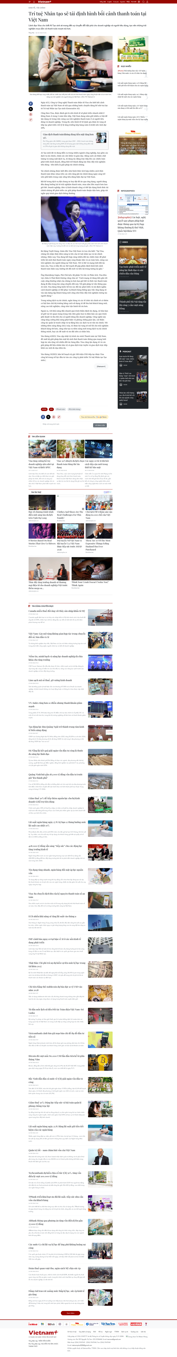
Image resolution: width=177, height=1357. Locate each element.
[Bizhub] (51, 1324)
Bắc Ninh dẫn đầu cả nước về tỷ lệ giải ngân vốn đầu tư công (56, 1080)
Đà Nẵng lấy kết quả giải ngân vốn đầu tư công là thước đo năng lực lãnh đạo (56, 752)
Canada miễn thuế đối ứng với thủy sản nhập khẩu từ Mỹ (57, 610)
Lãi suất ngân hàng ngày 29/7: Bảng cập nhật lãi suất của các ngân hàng (132, 95)
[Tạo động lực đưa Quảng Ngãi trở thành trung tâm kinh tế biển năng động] (100, 733)
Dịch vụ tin (124, 1332)
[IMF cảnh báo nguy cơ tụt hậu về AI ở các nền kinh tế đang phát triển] (100, 945)
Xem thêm (70, 1313)
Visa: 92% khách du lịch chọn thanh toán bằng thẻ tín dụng (70, 464)
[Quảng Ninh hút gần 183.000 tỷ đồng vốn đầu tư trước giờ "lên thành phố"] (100, 781)
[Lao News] (60, 1324)
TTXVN (116, 1332)
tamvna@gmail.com (114, 1339)
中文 (128, 2)
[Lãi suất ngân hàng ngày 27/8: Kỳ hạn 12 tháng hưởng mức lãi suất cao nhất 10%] (100, 828)
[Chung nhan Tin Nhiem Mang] (137, 1336)
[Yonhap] (92, 1324)
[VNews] (146, 1324)
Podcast (127, 351)
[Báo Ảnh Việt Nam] (136, 1324)
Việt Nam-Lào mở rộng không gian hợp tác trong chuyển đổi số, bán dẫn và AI (57, 635)
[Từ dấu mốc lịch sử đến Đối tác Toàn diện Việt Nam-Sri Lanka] (100, 1016)
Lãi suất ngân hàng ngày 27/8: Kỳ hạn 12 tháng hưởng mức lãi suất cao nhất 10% (57, 824)
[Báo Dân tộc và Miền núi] (31, 1324)
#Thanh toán (60, 409)
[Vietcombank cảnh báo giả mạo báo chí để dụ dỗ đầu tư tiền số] (100, 1040)
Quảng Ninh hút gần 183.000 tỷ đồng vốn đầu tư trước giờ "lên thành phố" (56, 776)
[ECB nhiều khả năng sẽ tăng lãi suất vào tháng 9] (100, 923)
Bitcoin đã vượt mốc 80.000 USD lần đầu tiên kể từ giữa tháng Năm (56, 1057)
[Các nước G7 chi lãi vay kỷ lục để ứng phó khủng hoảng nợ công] (100, 1251)
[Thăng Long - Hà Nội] (139, 2)
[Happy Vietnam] (77, 1324)
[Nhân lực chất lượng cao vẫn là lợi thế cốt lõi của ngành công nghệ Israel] (142, 397)
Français (116, 2)
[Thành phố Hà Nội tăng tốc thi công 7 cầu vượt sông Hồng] (133, 290)
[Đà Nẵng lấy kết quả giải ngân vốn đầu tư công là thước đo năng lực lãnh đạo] (100, 757)
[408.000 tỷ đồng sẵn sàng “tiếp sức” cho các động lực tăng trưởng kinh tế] (100, 852)
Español (122, 2)
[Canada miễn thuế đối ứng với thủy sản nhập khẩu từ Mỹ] (100, 617)
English (109, 2)
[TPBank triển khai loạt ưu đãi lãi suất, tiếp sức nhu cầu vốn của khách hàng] (100, 1203)
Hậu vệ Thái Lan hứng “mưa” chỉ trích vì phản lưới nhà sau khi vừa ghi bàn (127, 377)
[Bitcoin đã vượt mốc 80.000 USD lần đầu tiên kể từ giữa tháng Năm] (100, 1062)
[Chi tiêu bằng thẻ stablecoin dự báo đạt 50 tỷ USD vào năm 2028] (100, 993)
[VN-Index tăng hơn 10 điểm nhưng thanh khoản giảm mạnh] (100, 709)
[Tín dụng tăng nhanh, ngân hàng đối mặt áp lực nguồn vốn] (100, 876)
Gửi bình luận (100, 425)
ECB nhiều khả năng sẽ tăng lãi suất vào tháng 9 (52, 916)
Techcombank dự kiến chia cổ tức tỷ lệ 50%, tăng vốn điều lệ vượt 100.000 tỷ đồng (55, 1174)
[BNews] (42, 1324)
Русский (133, 1)
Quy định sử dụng (85, 1332)
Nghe (125, 365)
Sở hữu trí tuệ (72, 1332)
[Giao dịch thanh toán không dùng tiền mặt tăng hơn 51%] (101, 138)
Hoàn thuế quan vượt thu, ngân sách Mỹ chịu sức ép (55, 1268)
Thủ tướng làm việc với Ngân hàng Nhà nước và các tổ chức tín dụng (132, 72)
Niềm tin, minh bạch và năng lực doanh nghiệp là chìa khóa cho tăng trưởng (56, 658)
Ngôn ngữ (108, 1332)
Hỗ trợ (100, 1332)
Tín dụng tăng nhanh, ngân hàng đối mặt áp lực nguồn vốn (56, 871)
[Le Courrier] (123, 1324)
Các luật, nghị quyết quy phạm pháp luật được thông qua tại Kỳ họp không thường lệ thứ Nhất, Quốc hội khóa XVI (132, 224)
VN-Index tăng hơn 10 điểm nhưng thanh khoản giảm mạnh (55, 704)
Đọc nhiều (126, 66)
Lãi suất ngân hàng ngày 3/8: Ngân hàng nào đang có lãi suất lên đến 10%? (133, 107)
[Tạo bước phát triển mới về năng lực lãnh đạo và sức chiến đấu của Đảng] (133, 255)
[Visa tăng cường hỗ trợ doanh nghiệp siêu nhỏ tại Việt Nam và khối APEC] (42, 449)
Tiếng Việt (103, 2)
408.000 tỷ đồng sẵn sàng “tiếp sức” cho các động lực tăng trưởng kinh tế (55, 847)
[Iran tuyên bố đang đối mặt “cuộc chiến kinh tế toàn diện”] (142, 360)
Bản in (31, 114)
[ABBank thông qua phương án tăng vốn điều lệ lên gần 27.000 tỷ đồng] (100, 1227)
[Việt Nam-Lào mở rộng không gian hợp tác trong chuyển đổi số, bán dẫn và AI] (100, 640)
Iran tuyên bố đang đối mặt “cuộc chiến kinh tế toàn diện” (126, 358)
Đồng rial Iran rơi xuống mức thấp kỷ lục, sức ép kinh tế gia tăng (57, 1292)
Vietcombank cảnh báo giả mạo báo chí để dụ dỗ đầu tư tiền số (56, 1035)
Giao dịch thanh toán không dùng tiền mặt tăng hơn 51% (68, 136)
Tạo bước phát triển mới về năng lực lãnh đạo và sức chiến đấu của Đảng (132, 270)
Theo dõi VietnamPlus (88, 417)
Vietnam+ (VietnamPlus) (45, 1)
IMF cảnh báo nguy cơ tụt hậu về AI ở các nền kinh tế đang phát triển (55, 940)
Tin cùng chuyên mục (42, 606)
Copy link (31, 120)
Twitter (31, 109)
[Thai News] (66, 1324)
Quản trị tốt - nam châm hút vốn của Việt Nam (52, 1150)
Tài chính (41, 8)
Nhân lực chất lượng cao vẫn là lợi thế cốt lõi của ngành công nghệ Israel (127, 396)
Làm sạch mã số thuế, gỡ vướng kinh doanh (50, 680)
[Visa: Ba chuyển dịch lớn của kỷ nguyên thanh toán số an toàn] (100, 900)
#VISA (44, 409)
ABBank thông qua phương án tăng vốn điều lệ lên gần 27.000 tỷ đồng (56, 1222)
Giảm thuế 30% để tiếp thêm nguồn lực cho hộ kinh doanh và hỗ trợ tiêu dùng (54, 800)
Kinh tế (32, 8)
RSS (94, 1332)
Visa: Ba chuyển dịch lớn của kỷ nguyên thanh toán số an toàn (57, 895)
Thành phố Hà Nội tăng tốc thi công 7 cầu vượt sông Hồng (132, 305)
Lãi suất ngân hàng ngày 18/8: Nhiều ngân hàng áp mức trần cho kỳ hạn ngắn (133, 118)
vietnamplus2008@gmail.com (82, 1345)
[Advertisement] (74, 385)
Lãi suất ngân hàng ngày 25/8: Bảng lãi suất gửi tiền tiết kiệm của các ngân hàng (56, 1128)
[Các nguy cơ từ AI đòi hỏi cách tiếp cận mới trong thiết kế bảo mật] (99, 449)
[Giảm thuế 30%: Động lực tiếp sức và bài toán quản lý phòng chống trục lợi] (100, 1109)
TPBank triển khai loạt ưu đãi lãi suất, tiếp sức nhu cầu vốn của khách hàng (56, 1198)
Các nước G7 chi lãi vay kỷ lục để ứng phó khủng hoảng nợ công (57, 1246)
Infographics (128, 191)
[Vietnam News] (108, 1324)
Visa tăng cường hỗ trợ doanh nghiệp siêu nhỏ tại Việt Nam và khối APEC (41, 464)
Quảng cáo (134, 1332)
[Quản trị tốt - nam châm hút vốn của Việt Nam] (100, 1157)
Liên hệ (143, 1332)
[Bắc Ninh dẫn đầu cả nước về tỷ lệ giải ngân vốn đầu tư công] (100, 1085)
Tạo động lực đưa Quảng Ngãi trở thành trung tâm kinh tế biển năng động (56, 728)
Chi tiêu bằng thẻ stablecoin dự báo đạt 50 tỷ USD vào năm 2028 (55, 988)
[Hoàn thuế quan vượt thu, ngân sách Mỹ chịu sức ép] (100, 1275)
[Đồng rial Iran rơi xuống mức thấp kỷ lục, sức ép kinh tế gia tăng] (100, 1297)
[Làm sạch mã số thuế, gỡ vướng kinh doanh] (100, 686)
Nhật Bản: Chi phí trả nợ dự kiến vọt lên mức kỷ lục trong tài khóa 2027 (57, 964)
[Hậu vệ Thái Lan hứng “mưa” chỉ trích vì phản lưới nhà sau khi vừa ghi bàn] (142, 377)
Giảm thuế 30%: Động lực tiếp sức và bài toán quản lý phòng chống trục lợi (55, 1104)
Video (125, 242)
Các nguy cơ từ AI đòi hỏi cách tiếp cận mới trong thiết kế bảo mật (97, 464)
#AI (51, 409)
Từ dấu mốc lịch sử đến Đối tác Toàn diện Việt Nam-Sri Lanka (56, 1011)
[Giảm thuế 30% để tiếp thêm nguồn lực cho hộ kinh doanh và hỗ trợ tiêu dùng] (100, 805)
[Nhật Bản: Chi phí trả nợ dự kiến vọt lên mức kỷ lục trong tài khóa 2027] (100, 969)
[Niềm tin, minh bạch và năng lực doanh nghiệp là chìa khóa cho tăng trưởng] (100, 663)
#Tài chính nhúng (74, 409)
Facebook (31, 104)
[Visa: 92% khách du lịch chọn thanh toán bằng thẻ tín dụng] (70, 449)
